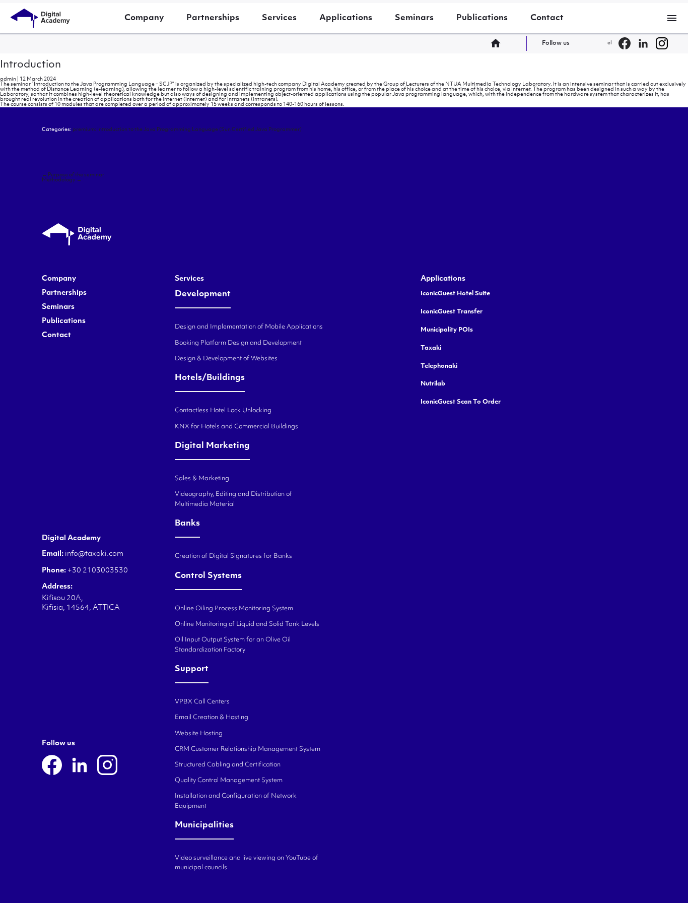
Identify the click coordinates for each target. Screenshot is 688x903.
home (499, 43)
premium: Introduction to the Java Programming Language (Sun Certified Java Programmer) (187, 130)
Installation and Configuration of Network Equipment (236, 801)
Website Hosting (199, 734)
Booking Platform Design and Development (238, 343)
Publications (482, 18)
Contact (547, 18)
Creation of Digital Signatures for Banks (233, 556)
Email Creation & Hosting (211, 718)
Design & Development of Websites (226, 359)
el (609, 43)
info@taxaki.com (94, 554)
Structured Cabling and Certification (228, 765)
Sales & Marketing (202, 479)
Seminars (414, 18)
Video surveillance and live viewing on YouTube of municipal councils (246, 863)
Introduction (30, 65)
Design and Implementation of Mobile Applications (249, 327)
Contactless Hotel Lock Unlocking (223, 411)
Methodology (62, 180)
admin (8, 79)
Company (144, 18)
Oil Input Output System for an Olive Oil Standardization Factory (233, 645)
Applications (345, 18)
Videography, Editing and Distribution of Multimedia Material (233, 499)
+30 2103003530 (97, 570)
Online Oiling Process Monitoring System (234, 609)
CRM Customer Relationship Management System (247, 749)
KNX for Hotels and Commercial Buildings (236, 427)
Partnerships (212, 18)
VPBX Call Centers (202, 702)
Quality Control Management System (229, 781)
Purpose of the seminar (73, 175)
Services (279, 18)
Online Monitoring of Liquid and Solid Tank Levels (247, 624)
